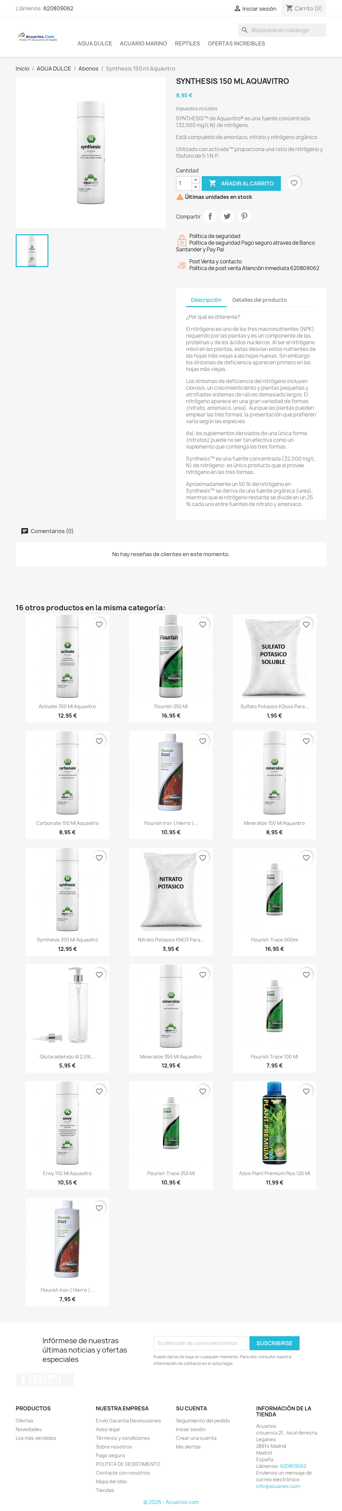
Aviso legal (108, 1429)
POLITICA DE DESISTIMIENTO (128, 1464)
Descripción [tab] (206, 299)
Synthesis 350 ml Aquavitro (67, 939)
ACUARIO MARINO (143, 43)
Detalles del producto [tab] (259, 299)
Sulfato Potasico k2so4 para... (274, 706)
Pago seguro (110, 1455)
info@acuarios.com (278, 1486)
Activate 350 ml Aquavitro (67, 706)
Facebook (23, 1379)
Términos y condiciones (123, 1438)
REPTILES (187, 43)
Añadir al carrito (241, 183)
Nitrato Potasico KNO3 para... (171, 939)
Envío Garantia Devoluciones (128, 1420)
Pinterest (244, 216)
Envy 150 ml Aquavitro (67, 1173)
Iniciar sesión (191, 1429)
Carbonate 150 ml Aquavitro (67, 823)
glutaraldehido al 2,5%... (67, 1056)
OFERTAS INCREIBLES (236, 43)
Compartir (210, 216)
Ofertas (24, 1420)
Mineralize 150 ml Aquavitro (274, 823)
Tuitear (227, 216)
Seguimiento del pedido (203, 1420)
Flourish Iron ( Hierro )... (171, 823)
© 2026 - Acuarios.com (171, 1502)
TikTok (67, 1379)
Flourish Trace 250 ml (171, 1173)
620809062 (58, 8)
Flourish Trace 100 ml (274, 1056)
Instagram (52, 1379)
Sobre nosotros (114, 1446)
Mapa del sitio (111, 1481)
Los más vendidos (36, 1438)
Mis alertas (188, 1446)
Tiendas (105, 1490)
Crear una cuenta (196, 1438)
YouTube (37, 1379)
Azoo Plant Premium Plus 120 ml (274, 1173)
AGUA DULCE (94, 43)
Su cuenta (191, 1408)
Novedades (29, 1429)
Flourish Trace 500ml (274, 939)
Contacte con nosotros (123, 1473)
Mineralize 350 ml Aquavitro (171, 1056)
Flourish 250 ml (171, 706)
